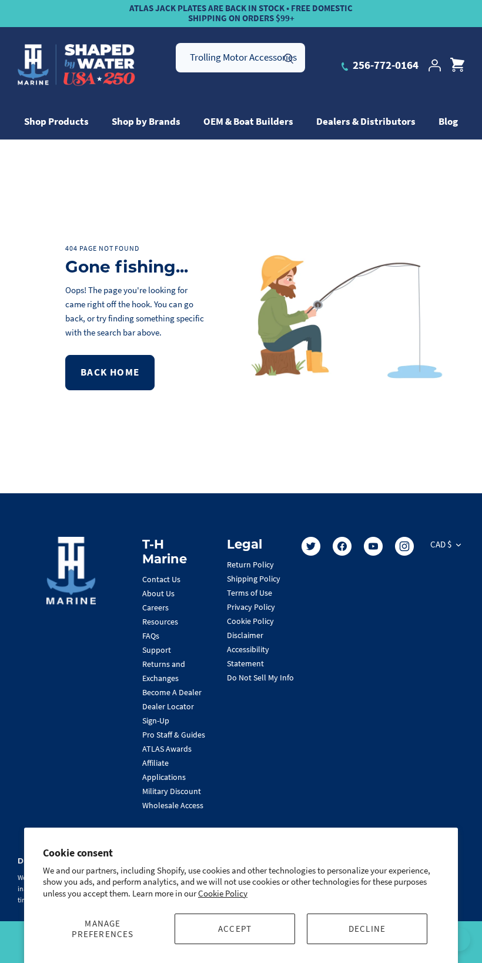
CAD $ (440, 544)
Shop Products (56, 121)
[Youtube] (373, 546)
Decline (367, 928)
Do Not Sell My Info (260, 677)
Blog (448, 121)
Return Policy (250, 564)
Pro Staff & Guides (173, 734)
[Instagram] (404, 546)
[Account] (434, 65)
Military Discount (171, 791)
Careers (155, 607)
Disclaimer (245, 635)
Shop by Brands (146, 121)
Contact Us (161, 579)
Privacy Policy (251, 607)
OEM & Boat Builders (248, 121)
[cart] (457, 65)
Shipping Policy (253, 578)
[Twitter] (311, 546)
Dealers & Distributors (366, 121)
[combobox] (240, 57)
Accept (235, 928)
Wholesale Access (172, 805)
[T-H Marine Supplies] (76, 65)
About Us (158, 593)
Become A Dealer (172, 692)
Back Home (110, 372)
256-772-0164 (384, 65)
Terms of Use (249, 592)
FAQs (150, 635)
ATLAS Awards (167, 748)
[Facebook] (342, 546)
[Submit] (288, 57)
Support (156, 650)
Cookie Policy (222, 893)
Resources (160, 621)
